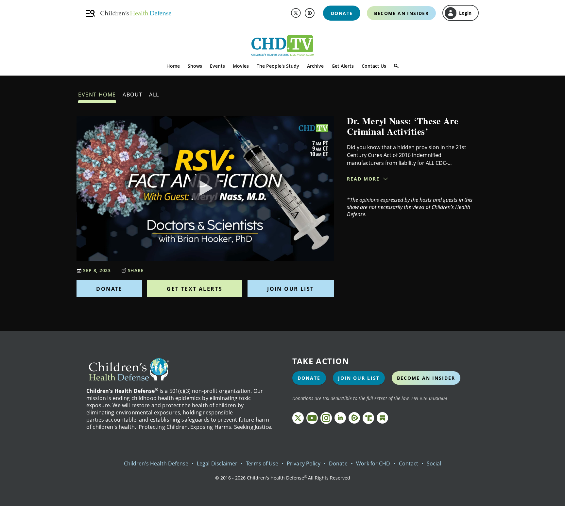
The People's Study (278, 66)
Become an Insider (426, 378)
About (133, 94)
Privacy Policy (303, 463)
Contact (408, 463)
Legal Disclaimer (217, 463)
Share (136, 270)
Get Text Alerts (194, 288)
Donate (109, 288)
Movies (241, 66)
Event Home (97, 94)
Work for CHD (373, 463)
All (154, 94)
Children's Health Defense (156, 463)
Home (173, 66)
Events (217, 66)
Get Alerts (343, 66)
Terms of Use (262, 463)
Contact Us (374, 66)
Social (434, 463)
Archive (315, 66)
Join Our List (290, 288)
